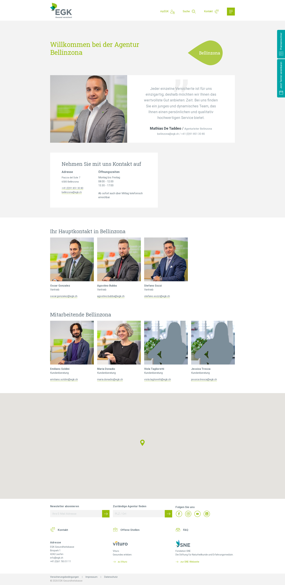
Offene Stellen (130, 529)
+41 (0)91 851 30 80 (193, 133)
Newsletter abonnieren (64, 506)
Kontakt (208, 11)
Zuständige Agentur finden (129, 506)
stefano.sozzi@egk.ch (157, 296)
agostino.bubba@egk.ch (111, 296)
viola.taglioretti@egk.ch (157, 379)
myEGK (164, 11)
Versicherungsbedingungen (64, 577)
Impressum (91, 577)
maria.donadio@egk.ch (110, 379)
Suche (186, 11)
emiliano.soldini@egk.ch (64, 379)
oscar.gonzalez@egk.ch (63, 296)
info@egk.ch (56, 557)
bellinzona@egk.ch (168, 133)
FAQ (185, 529)
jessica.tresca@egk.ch (204, 379)
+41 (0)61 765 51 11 (60, 561)
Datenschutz (111, 577)
